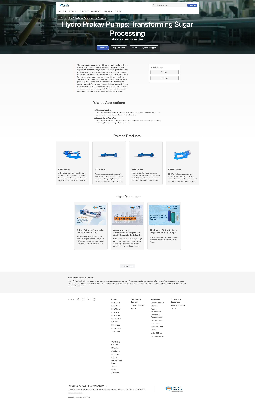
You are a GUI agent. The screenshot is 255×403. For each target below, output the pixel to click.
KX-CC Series (116, 319)
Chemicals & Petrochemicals (156, 316)
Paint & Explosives (157, 336)
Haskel (113, 369)
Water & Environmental (156, 310)
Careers (173, 309)
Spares (133, 309)
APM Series (115, 331)
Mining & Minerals (157, 333)
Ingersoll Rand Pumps (116, 362)
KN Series (115, 322)
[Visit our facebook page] (78, 299)
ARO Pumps (115, 351)
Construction (155, 323)
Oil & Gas (154, 306)
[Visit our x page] (83, 299)
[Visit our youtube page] (89, 299)
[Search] (154, 5)
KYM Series (115, 325)
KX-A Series (115, 303)
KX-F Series (115, 315)
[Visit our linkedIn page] (94, 299)
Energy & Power (156, 320)
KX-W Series (116, 309)
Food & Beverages (157, 303)
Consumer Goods (157, 327)
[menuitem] (62, 11)
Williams (114, 366)
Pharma (153, 330)
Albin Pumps (115, 373)
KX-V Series (115, 312)
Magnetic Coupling (137, 305)
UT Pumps (115, 354)
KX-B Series (115, 306)
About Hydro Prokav (178, 305)
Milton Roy (115, 348)
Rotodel (114, 357)
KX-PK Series (116, 328)
